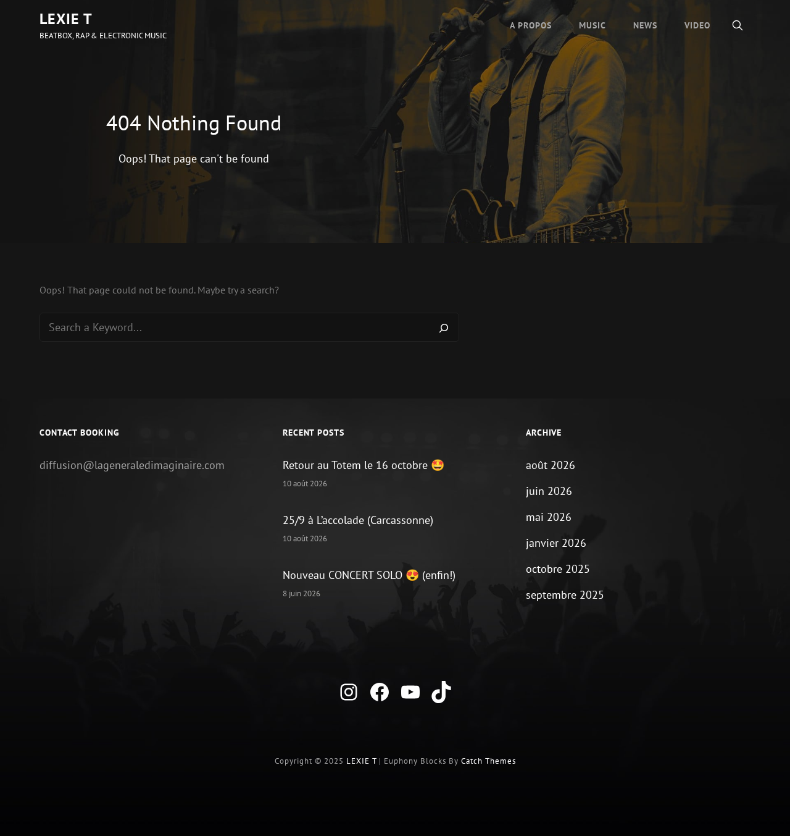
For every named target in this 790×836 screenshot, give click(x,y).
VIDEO (697, 25)
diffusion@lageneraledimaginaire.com (132, 465)
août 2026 (550, 465)
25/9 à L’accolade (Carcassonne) (358, 520)
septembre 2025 (565, 595)
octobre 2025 (558, 569)
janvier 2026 (556, 543)
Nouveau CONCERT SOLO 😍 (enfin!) (369, 575)
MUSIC (592, 25)
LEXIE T (66, 18)
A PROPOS (531, 25)
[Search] (443, 327)
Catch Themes (488, 761)
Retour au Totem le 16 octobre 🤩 (363, 465)
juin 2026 (549, 491)
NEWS (645, 25)
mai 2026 (549, 517)
